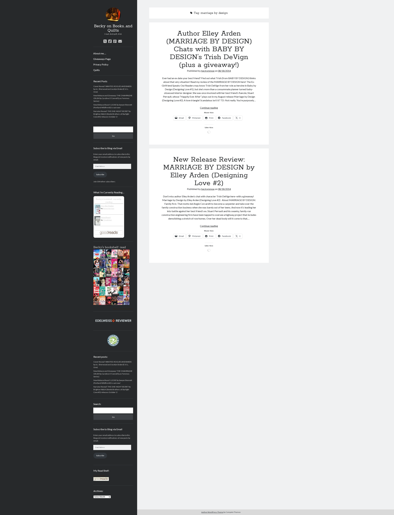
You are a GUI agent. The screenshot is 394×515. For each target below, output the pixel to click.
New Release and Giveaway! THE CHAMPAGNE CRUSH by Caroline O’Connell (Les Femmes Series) (112, 98)
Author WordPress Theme (212, 512)
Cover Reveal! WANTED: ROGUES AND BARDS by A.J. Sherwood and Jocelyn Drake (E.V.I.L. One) (112, 89)
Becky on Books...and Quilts (113, 28)
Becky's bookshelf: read (109, 247)
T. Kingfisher (107, 220)
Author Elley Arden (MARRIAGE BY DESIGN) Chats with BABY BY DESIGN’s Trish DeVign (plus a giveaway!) (209, 49)
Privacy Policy (100, 64)
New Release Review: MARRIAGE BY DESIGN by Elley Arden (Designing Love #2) (209, 171)
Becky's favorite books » (123, 309)
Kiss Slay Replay (107, 206)
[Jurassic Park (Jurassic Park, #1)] (115, 293)
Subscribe (100, 174)
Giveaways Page (102, 58)
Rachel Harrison (108, 208)
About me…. (99, 53)
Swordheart (106, 217)
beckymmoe (207, 70)
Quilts (96, 69)
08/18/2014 (224, 70)
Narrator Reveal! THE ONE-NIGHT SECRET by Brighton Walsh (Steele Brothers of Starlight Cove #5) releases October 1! (112, 114)
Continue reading (209, 107)
